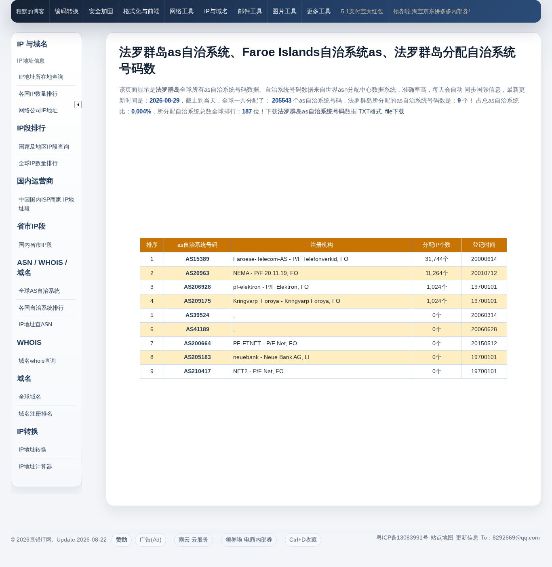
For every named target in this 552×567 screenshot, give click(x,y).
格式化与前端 (141, 11)
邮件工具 (250, 11)
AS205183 (197, 357)
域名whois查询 (37, 360)
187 (247, 111)
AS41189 (197, 329)
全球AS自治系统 (39, 291)
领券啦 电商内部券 (248, 539)
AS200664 (197, 343)
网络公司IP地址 (38, 110)
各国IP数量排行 (38, 93)
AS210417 (197, 371)
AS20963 (197, 273)
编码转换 (67, 11)
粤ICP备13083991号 (402, 537)
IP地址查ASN (35, 324)
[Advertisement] (323, 177)
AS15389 (197, 259)
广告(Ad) (150, 539)
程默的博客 (30, 11)
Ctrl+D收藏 (303, 539)
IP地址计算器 (35, 466)
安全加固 (101, 11)
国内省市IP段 (35, 245)
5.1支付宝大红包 (362, 11)
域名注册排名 (36, 413)
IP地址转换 (32, 449)
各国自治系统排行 (41, 307)
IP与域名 (216, 11)
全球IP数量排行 (38, 163)
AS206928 (197, 287)
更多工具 (319, 11)
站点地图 (442, 537)
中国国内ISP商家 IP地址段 (46, 204)
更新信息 (467, 537)
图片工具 (284, 11)
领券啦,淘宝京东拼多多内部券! (431, 11)
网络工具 (182, 11)
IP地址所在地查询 (41, 77)
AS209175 (197, 301)
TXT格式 (370, 111)
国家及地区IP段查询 (44, 146)
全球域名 (30, 396)
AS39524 (197, 315)
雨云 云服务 (194, 539)
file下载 (395, 111)
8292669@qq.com (516, 537)
